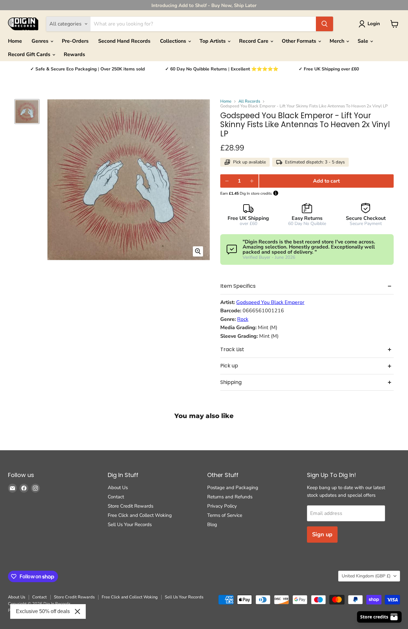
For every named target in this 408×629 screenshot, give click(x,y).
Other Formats (299, 41)
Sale (363, 41)
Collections (173, 41)
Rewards (74, 54)
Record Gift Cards (30, 54)
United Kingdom (366, 576)
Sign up (322, 534)
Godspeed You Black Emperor (270, 302)
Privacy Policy (222, 506)
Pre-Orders (75, 41)
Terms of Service (224, 515)
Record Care (254, 41)
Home (15, 41)
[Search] (324, 24)
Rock (242, 319)
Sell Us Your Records (130, 524)
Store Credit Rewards (130, 506)
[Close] (77, 611)
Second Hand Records (124, 41)
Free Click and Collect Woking (140, 515)
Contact (116, 497)
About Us (118, 487)
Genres (41, 41)
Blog (212, 524)
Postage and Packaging (232, 487)
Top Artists (213, 41)
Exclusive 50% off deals (43, 611)
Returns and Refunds (229, 497)
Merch (338, 41)
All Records (249, 101)
